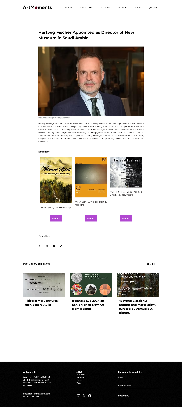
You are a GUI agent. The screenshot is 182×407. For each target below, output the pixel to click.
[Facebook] (90, 396)
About (79, 372)
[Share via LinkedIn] (53, 245)
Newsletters (44, 236)
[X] (84, 396)
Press (78, 380)
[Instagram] (78, 396)
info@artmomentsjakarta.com (36, 394)
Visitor (79, 383)
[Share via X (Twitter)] (46, 245)
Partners (80, 377)
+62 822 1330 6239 (31, 396)
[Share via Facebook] (39, 245)
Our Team (80, 375)
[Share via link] (60, 245)
